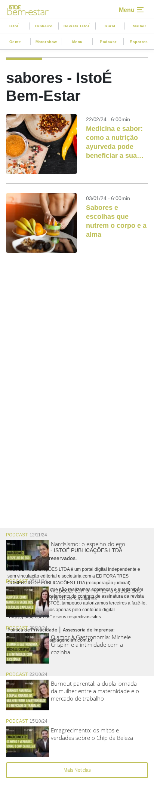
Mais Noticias (77, 770)
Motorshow (46, 42)
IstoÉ (14, 26)
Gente (15, 42)
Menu (77, 42)
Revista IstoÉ (77, 26)
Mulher (140, 26)
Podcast (108, 42)
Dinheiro (43, 26)
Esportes (139, 42)
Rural (110, 26)
